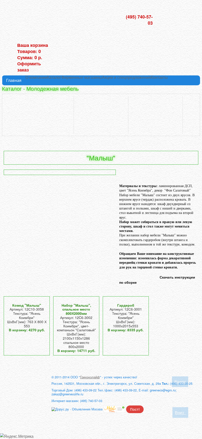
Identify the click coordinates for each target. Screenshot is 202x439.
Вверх (180, 382)
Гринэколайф (90, 377)
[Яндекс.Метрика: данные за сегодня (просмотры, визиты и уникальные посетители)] (17, 436)
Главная (13, 80)
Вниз (180, 412)
